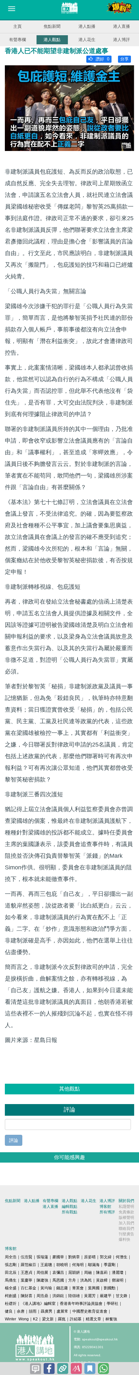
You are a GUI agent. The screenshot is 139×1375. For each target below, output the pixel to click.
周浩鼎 (42, 1296)
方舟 (72, 1280)
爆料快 (124, 1239)
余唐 (21, 1311)
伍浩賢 (26, 1257)
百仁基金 (28, 1288)
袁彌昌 (58, 1272)
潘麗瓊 (117, 1272)
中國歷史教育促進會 (89, 1311)
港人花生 (87, 39)
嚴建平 (106, 1296)
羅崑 (62, 1319)
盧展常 (62, 1311)
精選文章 (93, 1319)
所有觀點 (69, 1212)
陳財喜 (26, 1296)
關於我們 (126, 1200)
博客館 (105, 1206)
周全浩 (10, 1257)
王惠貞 (26, 1272)
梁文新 (48, 1319)
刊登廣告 (126, 1234)
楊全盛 (10, 1288)
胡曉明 (62, 1264)
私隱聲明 (126, 1206)
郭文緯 (106, 1257)
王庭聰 (46, 1264)
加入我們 (126, 1223)
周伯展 (42, 1272)
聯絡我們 (126, 1228)
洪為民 (86, 1280)
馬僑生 (10, 1280)
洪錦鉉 (58, 1296)
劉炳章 (74, 1257)
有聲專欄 (17, 39)
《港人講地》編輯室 (38, 1303)
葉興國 (94, 1288)
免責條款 (126, 1212)
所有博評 (107, 1212)
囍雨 (33, 1311)
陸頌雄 (74, 1296)
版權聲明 (126, 1217)
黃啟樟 (102, 1280)
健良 (9, 1311)
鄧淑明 (117, 1280)
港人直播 (121, 26)
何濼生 (121, 1257)
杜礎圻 (10, 1303)
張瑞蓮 (42, 1257)
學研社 (112, 1303)
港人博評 (121, 39)
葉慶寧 (26, 1280)
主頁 (17, 26)
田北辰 (10, 1272)
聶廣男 (46, 1311)
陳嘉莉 (102, 1272)
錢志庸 (62, 1288)
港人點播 (87, 26)
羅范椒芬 (28, 1264)
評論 (13, 1140)
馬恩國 (58, 1280)
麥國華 (58, 1257)
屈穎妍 (74, 1272)
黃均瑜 (46, 1288)
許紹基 (75, 1319)
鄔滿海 (94, 1264)
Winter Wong (17, 1319)
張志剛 (10, 1264)
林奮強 (111, 1319)
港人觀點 (52, 39)
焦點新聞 (52, 26)
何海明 (78, 1264)
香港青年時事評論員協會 (81, 1303)
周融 (88, 1272)
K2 (35, 1319)
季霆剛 (109, 1264)
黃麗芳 (90, 1296)
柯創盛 (10, 1296)
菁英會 (78, 1288)
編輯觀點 (69, 1206)
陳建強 (42, 1280)
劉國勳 (109, 1288)
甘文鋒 (121, 1296)
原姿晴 (90, 1257)
